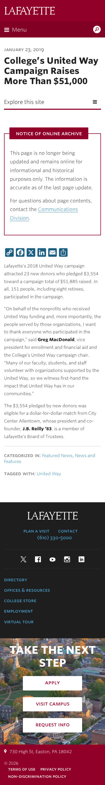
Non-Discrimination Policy (37, 776)
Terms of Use (21, 769)
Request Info (53, 724)
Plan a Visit (36, 531)
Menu (19, 30)
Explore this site (24, 102)
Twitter (23, 559)
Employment (18, 611)
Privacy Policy (55, 769)
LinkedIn (81, 559)
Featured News (57, 455)
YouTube (52, 559)
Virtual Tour (19, 621)
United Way (49, 473)
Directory (15, 579)
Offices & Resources (27, 590)
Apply (52, 682)
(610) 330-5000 (54, 537)
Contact (68, 531)
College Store (20, 600)
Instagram (67, 559)
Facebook (38, 559)
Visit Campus (52, 703)
